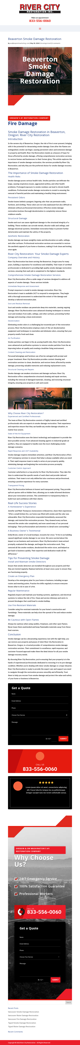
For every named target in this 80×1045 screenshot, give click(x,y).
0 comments (56, 43)
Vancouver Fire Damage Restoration (22, 1019)
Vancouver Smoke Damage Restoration (23, 1012)
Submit (63, 739)
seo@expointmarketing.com (19, 43)
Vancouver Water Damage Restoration (23, 1015)
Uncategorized (45, 43)
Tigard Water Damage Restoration (21, 1026)
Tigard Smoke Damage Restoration (22, 1023)
